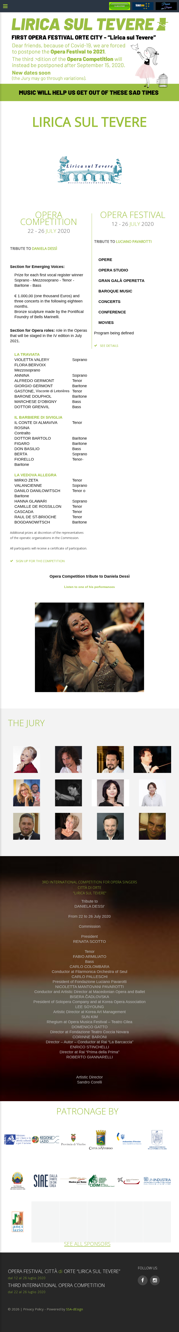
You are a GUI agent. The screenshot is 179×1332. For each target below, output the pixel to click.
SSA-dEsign (74, 1309)
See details (109, 345)
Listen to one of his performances (89, 587)
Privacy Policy (33, 1309)
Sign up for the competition (40, 561)
